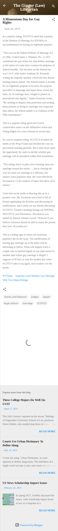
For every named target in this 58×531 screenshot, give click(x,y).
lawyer (46, 296)
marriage (27, 303)
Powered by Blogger (31, 524)
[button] (53, 20)
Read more (47, 431)
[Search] (53, 6)
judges (35, 296)
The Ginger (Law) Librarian (29, 7)
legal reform (11, 303)
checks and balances (15, 296)
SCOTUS (42, 303)
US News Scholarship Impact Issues (25, 483)
